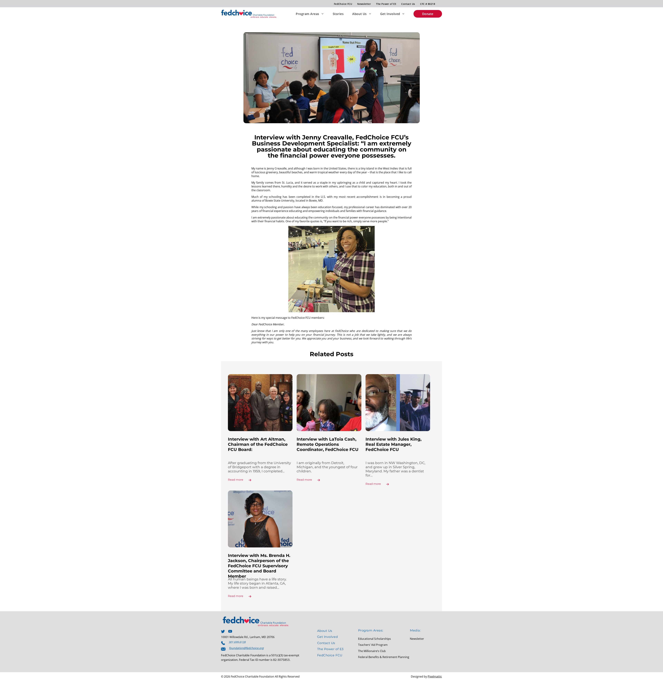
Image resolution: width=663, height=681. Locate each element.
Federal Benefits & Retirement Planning (383, 657)
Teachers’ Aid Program (373, 645)
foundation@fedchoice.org (246, 648)
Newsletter (364, 4)
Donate (427, 14)
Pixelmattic (435, 676)
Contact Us (408, 4)
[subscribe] (223, 649)
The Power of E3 (386, 4)
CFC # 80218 (427, 4)
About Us (359, 14)
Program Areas (307, 14)
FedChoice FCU (343, 4)
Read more (235, 479)
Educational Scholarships (374, 639)
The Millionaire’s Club (372, 651)
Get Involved (390, 14)
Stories (338, 14)
